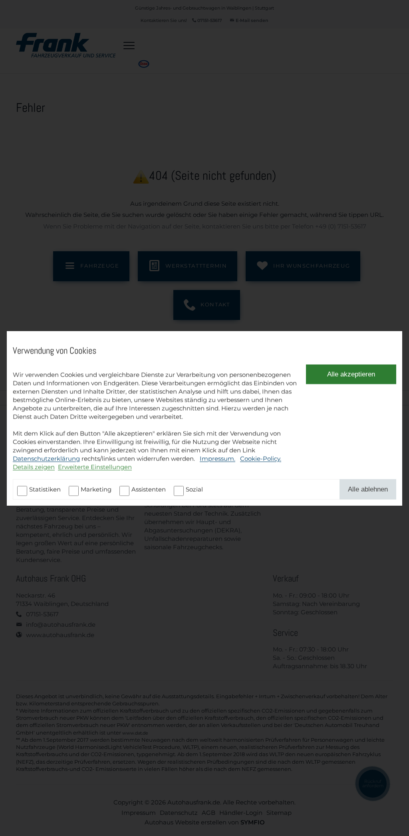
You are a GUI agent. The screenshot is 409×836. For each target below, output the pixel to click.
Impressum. (217, 458)
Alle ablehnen (368, 489)
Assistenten (148, 489)
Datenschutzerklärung (46, 458)
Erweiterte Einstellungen (95, 467)
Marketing (96, 489)
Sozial (194, 489)
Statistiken (45, 489)
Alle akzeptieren (351, 374)
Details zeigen (34, 467)
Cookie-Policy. (260, 458)
